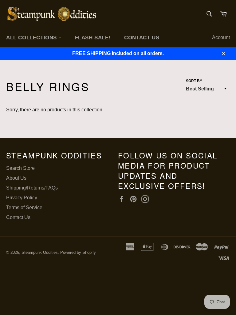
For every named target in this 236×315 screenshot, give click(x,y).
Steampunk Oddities (40, 252)
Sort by (194, 81)
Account (221, 37)
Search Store (20, 168)
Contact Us (141, 38)
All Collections (32, 38)
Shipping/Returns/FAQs (32, 187)
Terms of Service (24, 207)
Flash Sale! (93, 38)
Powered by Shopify (78, 252)
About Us (16, 178)
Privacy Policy (21, 197)
